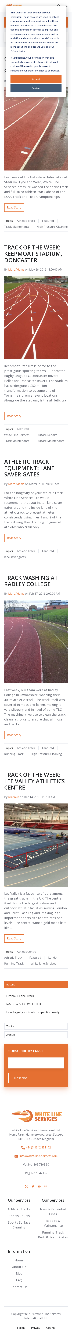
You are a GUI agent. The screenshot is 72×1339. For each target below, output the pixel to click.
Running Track (14, 754)
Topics (10, 1026)
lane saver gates (15, 557)
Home (19, 1260)
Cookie (50, 1328)
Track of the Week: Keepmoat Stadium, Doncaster (33, 254)
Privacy (35, 1328)
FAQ (19, 1280)
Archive (10, 1034)
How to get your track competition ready (32, 1012)
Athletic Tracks (19, 1209)
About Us (19, 1267)
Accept (36, 79)
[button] (66, 5)
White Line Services (17, 435)
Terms (21, 1328)
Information (19, 1251)
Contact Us (19, 1287)
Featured (48, 221)
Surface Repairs (47, 435)
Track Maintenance (17, 227)
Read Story (14, 207)
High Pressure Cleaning (52, 227)
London (53, 957)
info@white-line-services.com (37, 1156)
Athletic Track (26, 221)
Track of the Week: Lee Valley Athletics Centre (34, 781)
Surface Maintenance (50, 441)
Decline (36, 88)
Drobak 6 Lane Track (20, 996)
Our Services (19, 1200)
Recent (10, 984)
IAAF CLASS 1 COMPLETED (23, 1004)
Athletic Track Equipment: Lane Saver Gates (29, 468)
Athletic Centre (26, 952)
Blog (19, 1273)
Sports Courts (19, 1216)
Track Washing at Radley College (31, 581)
